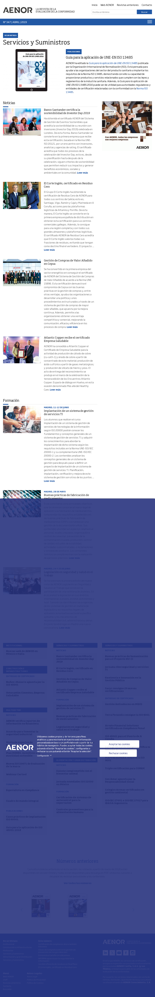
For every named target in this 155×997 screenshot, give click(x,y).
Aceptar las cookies (119, 744)
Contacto (147, 5)
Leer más (82, 172)
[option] (127, 126)
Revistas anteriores (128, 5)
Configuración (45, 755)
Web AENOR (107, 5)
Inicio (94, 5)
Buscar (144, 11)
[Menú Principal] (149, 21)
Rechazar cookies (118, 753)
